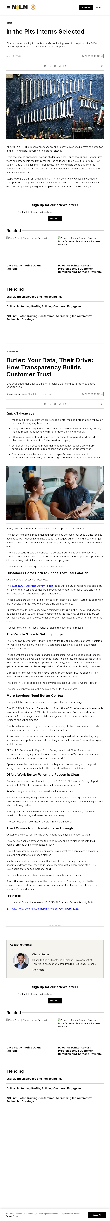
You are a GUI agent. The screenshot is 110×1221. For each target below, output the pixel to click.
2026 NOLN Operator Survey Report (32, 585)
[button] (8, 7)
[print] (102, 66)
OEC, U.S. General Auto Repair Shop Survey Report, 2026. (45, 908)
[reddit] (59, 66)
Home (9, 23)
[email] (64, 66)
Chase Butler (13, 394)
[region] (55, 1215)
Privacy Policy (12, 1216)
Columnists (12, 352)
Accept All (97, 1215)
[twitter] (55, 66)
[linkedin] (50, 66)
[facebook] (45, 66)
